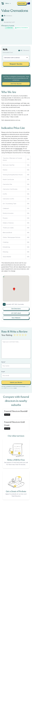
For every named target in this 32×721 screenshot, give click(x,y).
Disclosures (18, 148)
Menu (7, 3)
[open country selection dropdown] (29, 3)
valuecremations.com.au (12, 120)
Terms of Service (10, 388)
